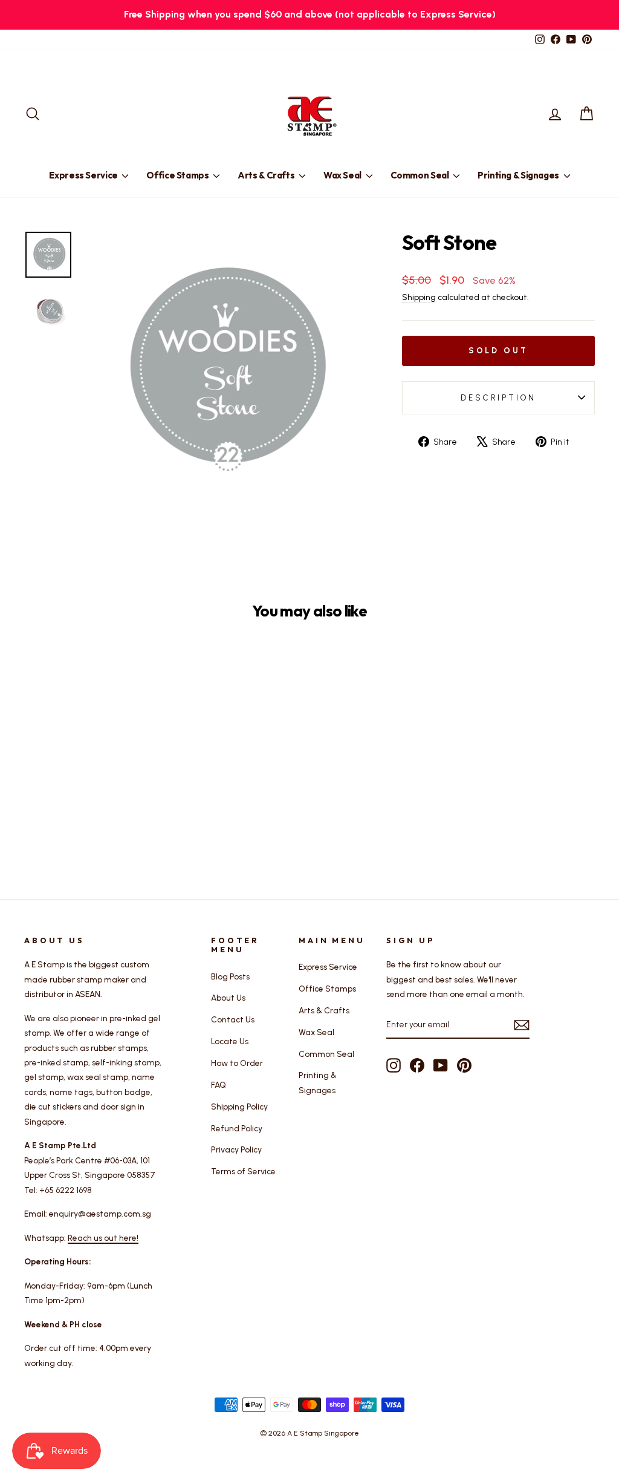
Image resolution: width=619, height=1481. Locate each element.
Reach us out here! (103, 1238)
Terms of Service (243, 1171)
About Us (228, 997)
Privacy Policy (236, 1149)
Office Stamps (178, 175)
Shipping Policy (239, 1106)
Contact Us (232, 1019)
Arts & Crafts (267, 175)
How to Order (237, 1063)
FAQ (218, 1085)
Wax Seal (343, 175)
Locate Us (229, 1041)
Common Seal (421, 175)
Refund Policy (236, 1128)
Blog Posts (230, 976)
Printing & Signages (519, 175)
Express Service (84, 175)
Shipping (419, 297)
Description (498, 397)
